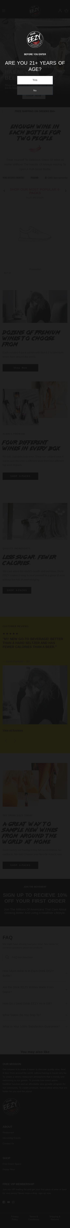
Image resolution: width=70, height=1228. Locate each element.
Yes (35, 80)
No (35, 90)
